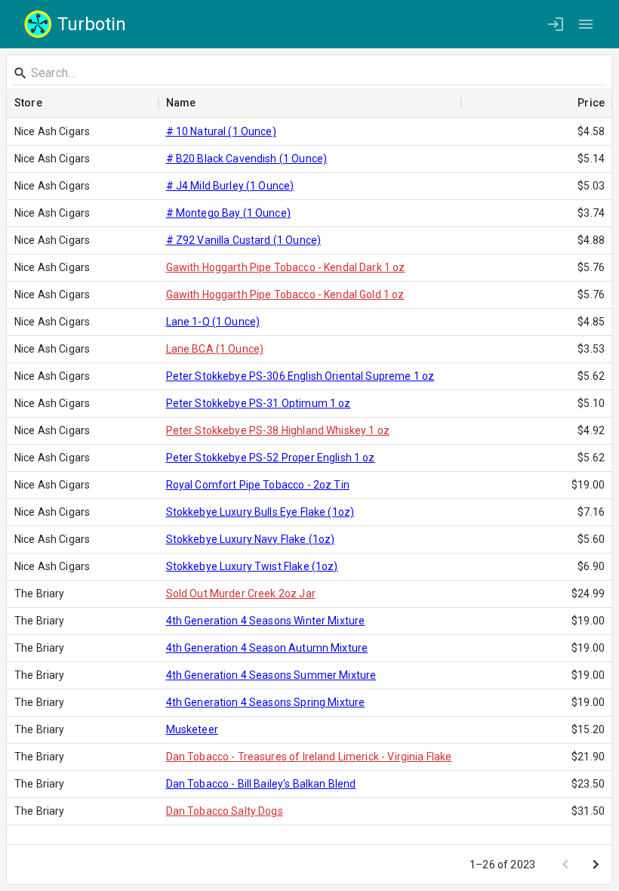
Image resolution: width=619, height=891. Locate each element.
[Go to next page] (596, 864)
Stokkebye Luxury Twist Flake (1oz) (252, 566)
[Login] (555, 24)
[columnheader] (83, 103)
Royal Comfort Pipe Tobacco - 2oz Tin (258, 485)
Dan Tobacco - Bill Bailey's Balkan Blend (261, 784)
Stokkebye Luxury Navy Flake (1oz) (250, 539)
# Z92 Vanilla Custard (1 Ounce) (244, 240)
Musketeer (192, 729)
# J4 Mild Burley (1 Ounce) (230, 186)
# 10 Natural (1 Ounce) (221, 131)
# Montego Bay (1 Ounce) (228, 213)
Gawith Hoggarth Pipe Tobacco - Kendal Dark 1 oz (285, 267)
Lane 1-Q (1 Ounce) (213, 322)
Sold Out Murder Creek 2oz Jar (241, 593)
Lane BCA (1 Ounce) (215, 349)
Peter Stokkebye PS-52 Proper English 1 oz (270, 458)
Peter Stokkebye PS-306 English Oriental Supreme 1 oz (300, 376)
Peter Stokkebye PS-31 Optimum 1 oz (258, 403)
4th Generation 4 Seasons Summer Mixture (271, 675)
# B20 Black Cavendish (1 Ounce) (247, 159)
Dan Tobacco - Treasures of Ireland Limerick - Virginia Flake (309, 757)
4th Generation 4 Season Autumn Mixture (267, 648)
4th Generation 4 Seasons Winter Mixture (265, 621)
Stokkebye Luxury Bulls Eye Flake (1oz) (260, 512)
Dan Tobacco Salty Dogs (224, 811)
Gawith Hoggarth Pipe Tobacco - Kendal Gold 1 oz (285, 294)
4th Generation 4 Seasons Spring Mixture (265, 702)
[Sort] (52, 103)
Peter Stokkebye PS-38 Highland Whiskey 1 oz (278, 430)
